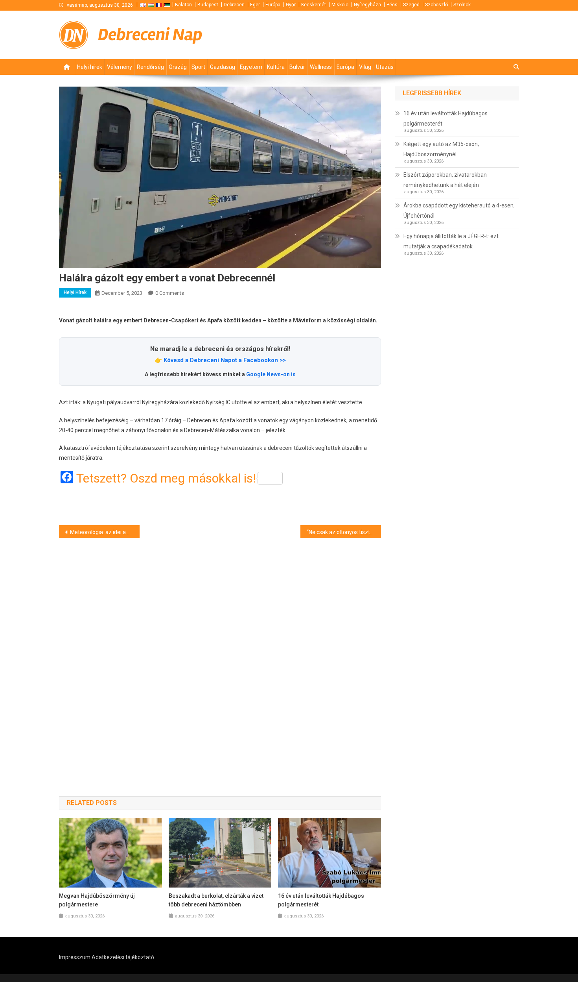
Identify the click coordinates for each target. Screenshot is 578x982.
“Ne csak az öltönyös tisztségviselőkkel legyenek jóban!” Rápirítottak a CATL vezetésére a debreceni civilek (344, 532)
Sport (198, 67)
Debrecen (234, 4)
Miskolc (339, 4)
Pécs (392, 4)
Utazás (385, 67)
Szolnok (462, 4)
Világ (365, 67)
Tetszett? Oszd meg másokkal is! (166, 478)
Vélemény (119, 67)
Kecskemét (313, 4)
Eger (255, 4)
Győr (291, 4)
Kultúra (276, 67)
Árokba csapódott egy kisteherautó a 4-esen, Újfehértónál (459, 210)
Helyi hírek (89, 67)
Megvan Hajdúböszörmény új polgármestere (97, 900)
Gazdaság (222, 67)
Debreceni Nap (150, 34)
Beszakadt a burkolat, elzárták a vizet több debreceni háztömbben (216, 900)
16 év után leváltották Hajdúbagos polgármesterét (321, 900)
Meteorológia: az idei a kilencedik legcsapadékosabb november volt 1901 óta (105, 532)
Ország (178, 67)
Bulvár (297, 67)
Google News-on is (271, 374)
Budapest (207, 4)
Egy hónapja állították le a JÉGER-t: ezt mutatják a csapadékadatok (451, 241)
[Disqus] (220, 653)
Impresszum (74, 957)
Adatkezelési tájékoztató (123, 957)
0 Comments (169, 293)
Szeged (411, 4)
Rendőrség (150, 67)
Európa (272, 4)
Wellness (321, 67)
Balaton (183, 4)
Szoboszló (436, 4)
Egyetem (251, 67)
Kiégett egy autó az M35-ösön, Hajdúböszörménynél (441, 149)
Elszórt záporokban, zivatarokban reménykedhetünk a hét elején (445, 180)
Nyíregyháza (367, 4)
